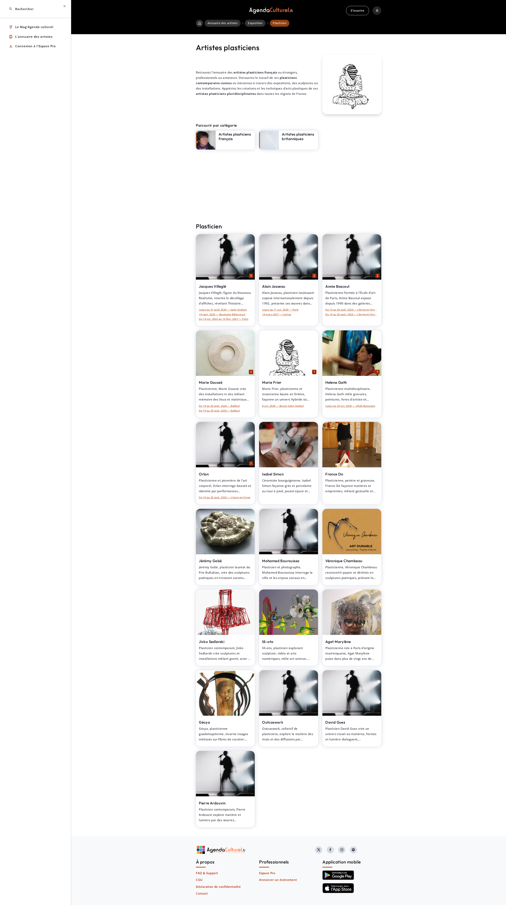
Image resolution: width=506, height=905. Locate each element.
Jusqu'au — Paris (280, 309)
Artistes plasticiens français (235, 136)
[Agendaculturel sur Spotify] (353, 849)
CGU (199, 880)
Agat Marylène (338, 641)
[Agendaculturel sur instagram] (341, 849)
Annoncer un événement (278, 880)
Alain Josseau (273, 286)
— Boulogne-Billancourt (222, 314)
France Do (334, 474)
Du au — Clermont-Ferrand (352, 309)
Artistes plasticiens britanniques (298, 136)
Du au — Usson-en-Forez (224, 497)
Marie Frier (271, 382)
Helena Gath (336, 382)
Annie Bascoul (337, 286)
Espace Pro (267, 873)
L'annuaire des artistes (31, 36)
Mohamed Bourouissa (280, 560)
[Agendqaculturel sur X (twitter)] (318, 849)
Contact (202, 893)
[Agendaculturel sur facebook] (330, 849)
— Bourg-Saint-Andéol (283, 406)
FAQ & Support (207, 873)
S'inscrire (357, 10)
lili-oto (267, 641)
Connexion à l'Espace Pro (32, 46)
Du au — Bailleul (219, 406)
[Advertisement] (288, 186)
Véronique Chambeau (343, 560)
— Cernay (276, 314)
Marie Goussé (210, 382)
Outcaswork (272, 722)
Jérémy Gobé (210, 560)
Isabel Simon (273, 474)
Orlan (204, 474)
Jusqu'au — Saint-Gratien (223, 309)
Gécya (204, 722)
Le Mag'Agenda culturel (31, 27)
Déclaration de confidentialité (218, 887)
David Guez (335, 722)
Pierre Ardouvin (212, 803)
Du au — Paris (223, 319)
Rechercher (21, 9)
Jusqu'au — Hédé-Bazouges (350, 406)
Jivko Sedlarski (211, 641)
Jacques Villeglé (212, 286)
